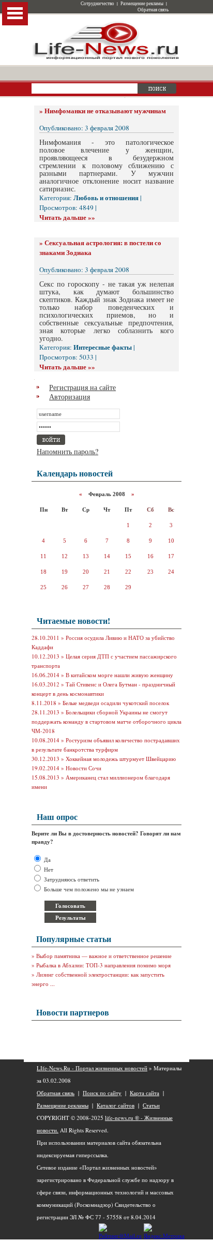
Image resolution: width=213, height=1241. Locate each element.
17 (171, 556)
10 (171, 540)
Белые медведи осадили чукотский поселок (116, 703)
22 (128, 572)
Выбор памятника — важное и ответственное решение (104, 956)
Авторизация (69, 396)
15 (128, 556)
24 (171, 572)
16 (150, 556)
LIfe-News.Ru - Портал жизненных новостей (92, 1068)
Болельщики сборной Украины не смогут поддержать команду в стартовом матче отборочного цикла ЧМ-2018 (106, 721)
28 (107, 587)
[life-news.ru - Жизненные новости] (106, 59)
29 (128, 587)
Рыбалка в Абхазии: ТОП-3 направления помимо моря (103, 965)
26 (65, 587)
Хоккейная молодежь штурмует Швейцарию (121, 758)
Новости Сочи (83, 768)
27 (86, 587)
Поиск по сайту (102, 1093)
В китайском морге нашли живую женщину (119, 675)
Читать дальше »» (67, 217)
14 (107, 556)
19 (65, 572)
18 (43, 572)
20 (86, 572)
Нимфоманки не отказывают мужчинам (105, 110)
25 (43, 587)
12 (65, 556)
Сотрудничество (97, 4)
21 (107, 572)
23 (150, 572)
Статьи (151, 1105)
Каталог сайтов (115, 1105)
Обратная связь (153, 10)
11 (43, 556)
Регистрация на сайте (82, 387)
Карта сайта (144, 1093)
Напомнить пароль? (67, 451)
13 (86, 556)
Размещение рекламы (141, 4)
